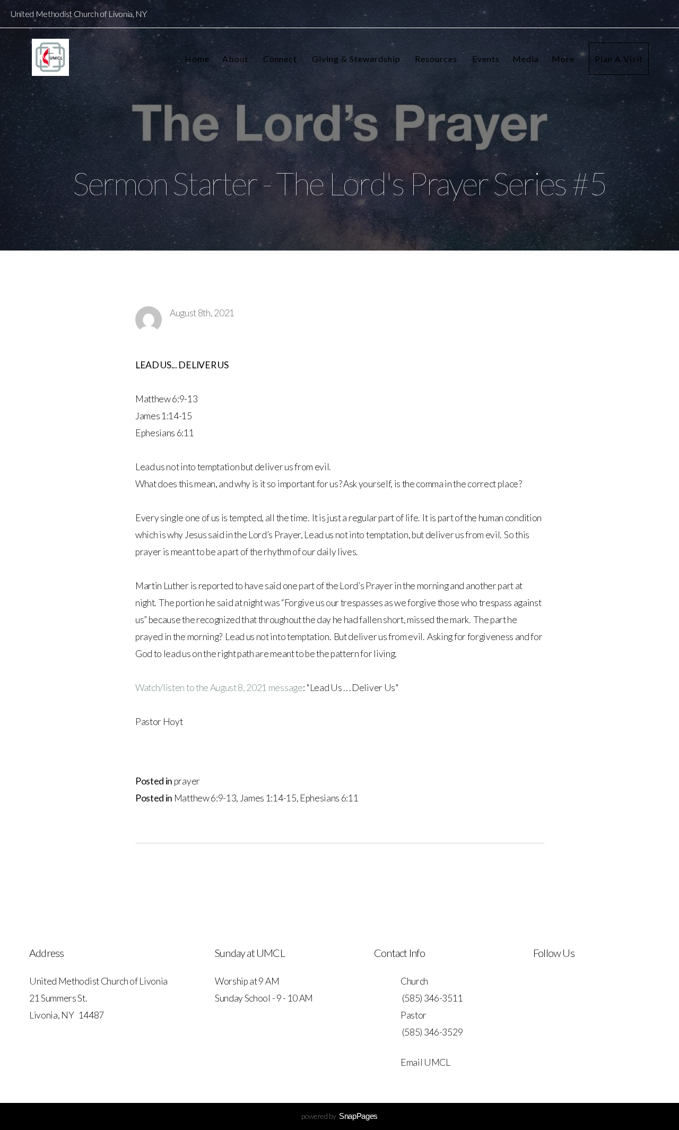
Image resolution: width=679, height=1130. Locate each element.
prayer (187, 781)
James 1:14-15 (268, 798)
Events (486, 59)
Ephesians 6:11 (329, 798)
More (564, 59)
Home (197, 59)
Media (525, 59)
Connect (281, 59)
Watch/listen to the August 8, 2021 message (219, 687)
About (236, 59)
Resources (437, 59)
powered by (339, 1115)
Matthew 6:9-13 (205, 798)
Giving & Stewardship (357, 59)
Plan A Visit (619, 59)
